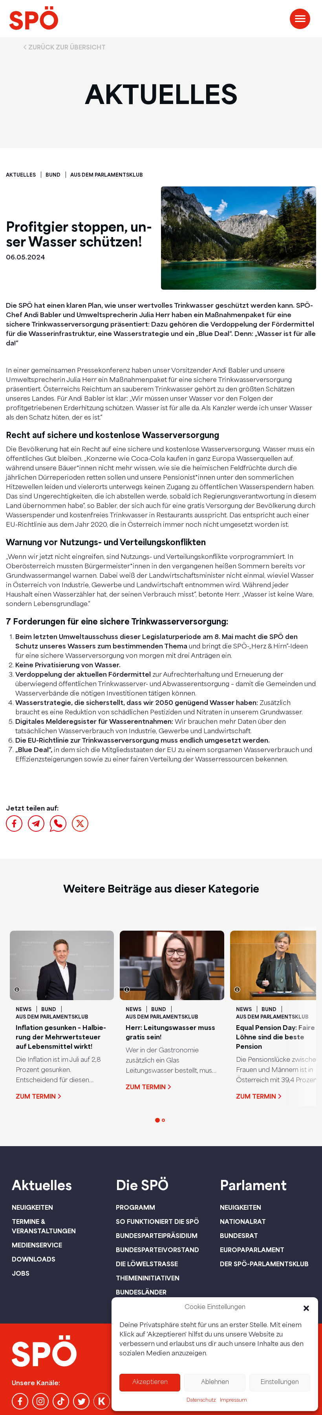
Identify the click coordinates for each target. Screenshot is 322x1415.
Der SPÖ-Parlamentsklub (264, 1264)
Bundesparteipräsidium (157, 1236)
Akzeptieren (150, 1383)
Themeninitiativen (147, 1278)
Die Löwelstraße (147, 1264)
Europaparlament (252, 1250)
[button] (306, 1308)
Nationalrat (243, 1221)
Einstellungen (279, 1383)
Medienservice (37, 1245)
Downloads (33, 1259)
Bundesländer (141, 1292)
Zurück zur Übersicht (67, 47)
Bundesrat (239, 1236)
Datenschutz (201, 1400)
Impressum (233, 1400)
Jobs (20, 1273)
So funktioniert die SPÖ (157, 1221)
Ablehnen (215, 1383)
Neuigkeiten (32, 1207)
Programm (135, 1207)
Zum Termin (36, 1096)
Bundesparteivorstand (157, 1250)
